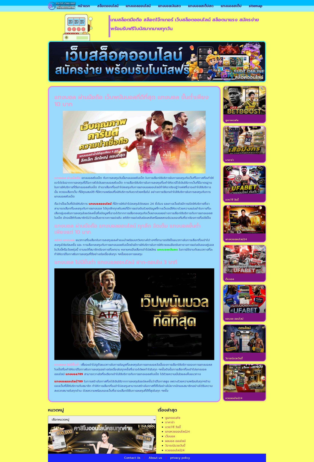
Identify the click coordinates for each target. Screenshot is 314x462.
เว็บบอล (229, 279)
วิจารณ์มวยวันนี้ (234, 358)
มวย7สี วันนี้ (232, 200)
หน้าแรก (84, 6)
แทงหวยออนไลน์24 (236, 239)
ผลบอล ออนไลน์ (234, 319)
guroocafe (231, 120)
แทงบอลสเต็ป (231, 6)
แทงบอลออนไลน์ (138, 6)
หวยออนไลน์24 (233, 398)
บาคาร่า (229, 160)
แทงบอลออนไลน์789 (68, 381)
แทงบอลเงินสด (169, 6)
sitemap (255, 6)
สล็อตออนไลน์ (107, 6)
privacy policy (180, 458)
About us (155, 458)
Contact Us (132, 458)
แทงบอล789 (74, 374)
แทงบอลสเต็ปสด (201, 6)
